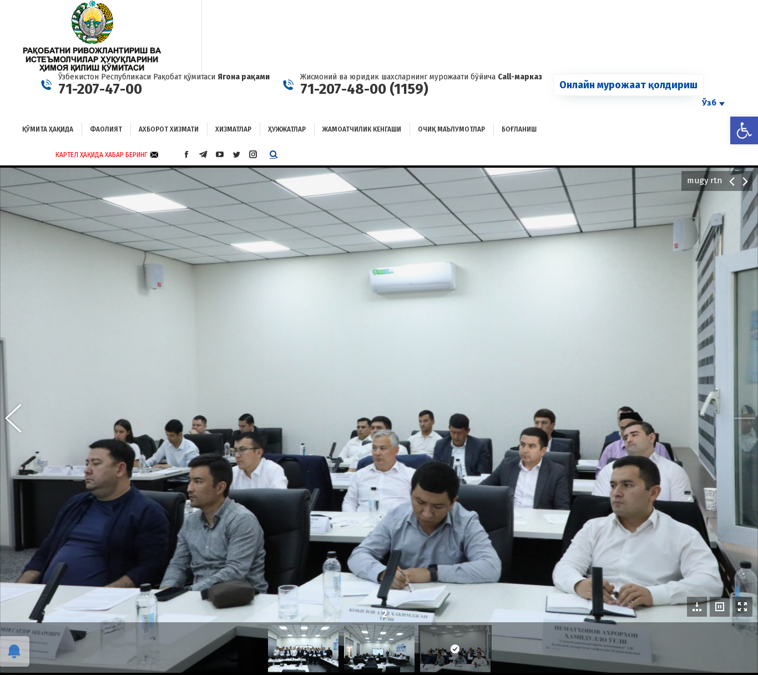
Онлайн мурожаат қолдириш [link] (628, 85)
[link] (744, 130)
